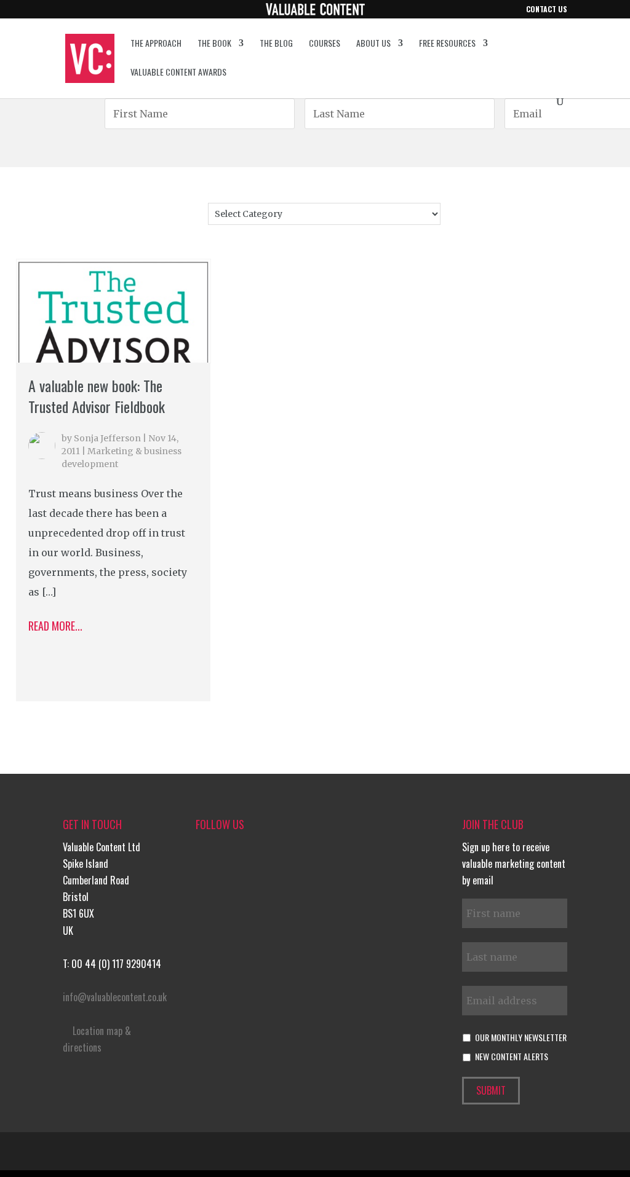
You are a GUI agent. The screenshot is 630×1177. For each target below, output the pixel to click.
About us (373, 44)
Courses (324, 44)
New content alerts (511, 1056)
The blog (276, 44)
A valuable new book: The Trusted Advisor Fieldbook (96, 395)
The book (214, 44)
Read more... (55, 626)
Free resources (447, 44)
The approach (155, 44)
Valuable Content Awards (178, 73)
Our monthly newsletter (521, 1037)
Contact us (546, 10)
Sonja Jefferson (107, 438)
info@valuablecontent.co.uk (115, 997)
